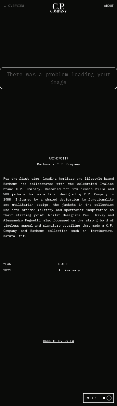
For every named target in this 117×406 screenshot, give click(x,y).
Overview (13, 6)
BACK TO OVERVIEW (58, 341)
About (109, 6)
